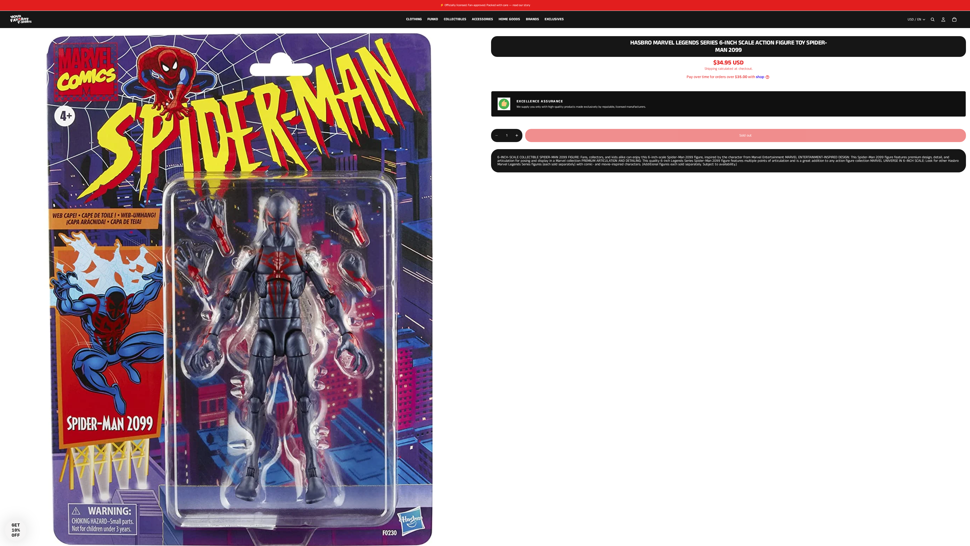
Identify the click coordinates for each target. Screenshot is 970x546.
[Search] (932, 19)
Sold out (745, 135)
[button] (15, 530)
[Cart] (954, 19)
